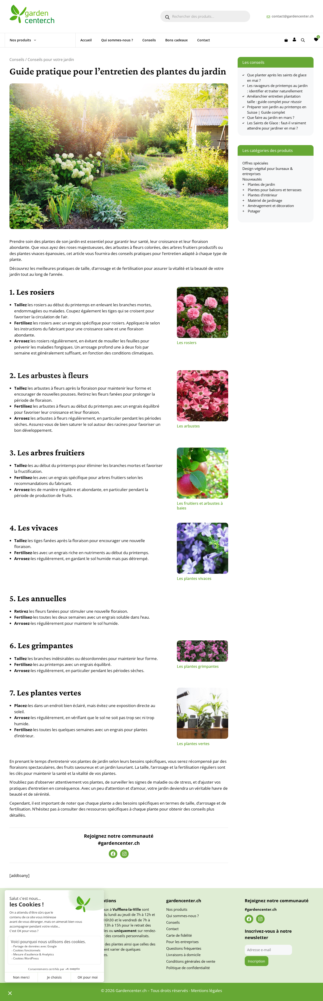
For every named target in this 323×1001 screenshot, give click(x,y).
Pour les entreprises (182, 941)
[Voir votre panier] (286, 40)
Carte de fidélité (179, 935)
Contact (203, 40)
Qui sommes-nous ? (117, 40)
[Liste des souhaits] (316, 39)
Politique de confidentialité (188, 967)
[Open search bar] (303, 40)
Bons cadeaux (176, 40)
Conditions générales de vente (190, 961)
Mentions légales (206, 990)
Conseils (149, 40)
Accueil (86, 40)
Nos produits (20, 40)
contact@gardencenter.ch (293, 16)
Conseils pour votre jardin (51, 59)
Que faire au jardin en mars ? (270, 117)
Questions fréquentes (183, 948)
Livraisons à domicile (183, 954)
